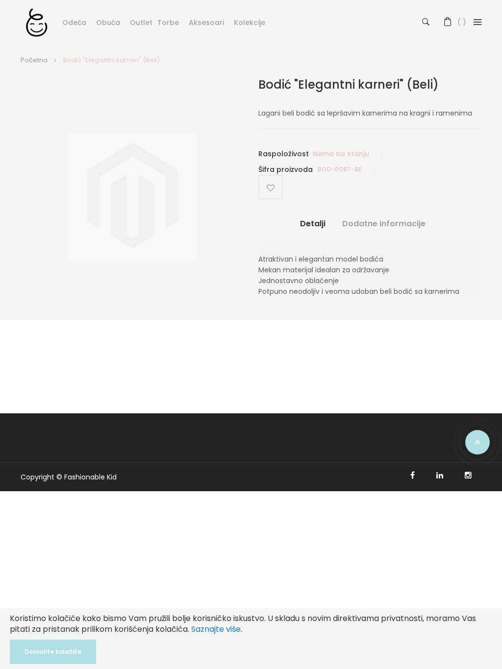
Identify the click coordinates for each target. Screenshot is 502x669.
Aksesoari (206, 22)
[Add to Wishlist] (270, 187)
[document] (251, 638)
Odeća (74, 22)
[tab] (313, 227)
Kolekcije (249, 22)
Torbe (168, 22)
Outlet (141, 22)
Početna (34, 60)
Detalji (313, 224)
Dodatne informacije (384, 224)
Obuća (108, 22)
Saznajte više (216, 629)
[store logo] (36, 22)
